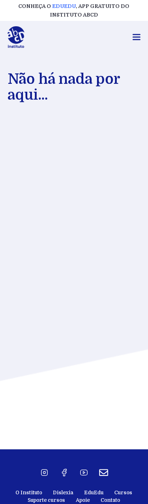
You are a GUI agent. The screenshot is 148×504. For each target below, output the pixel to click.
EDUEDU (64, 6)
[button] (136, 37)
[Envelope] (103, 473)
